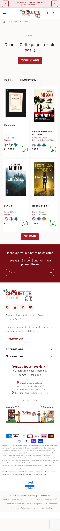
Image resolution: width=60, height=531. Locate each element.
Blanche (7, 140)
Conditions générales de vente (23, 508)
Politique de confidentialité (46, 499)
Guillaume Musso (39, 138)
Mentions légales (45, 508)
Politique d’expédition (35, 504)
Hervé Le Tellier (10, 138)
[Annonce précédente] (5, 4)
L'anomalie (9, 125)
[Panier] (54, 13)
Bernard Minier (10, 212)
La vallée (9, 205)
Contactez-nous (16, 339)
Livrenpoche (21, 496)
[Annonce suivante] (54, 4)
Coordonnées (51, 504)
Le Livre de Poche (40, 140)
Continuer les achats (30, 60)
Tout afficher (30, 236)
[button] (4, 13)
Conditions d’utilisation (15, 504)
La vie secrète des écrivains (42, 133)
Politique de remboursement (21, 499)
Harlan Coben (38, 212)
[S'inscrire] (51, 272)
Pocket (7, 215)
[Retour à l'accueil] (3, 22)
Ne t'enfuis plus (40, 205)
